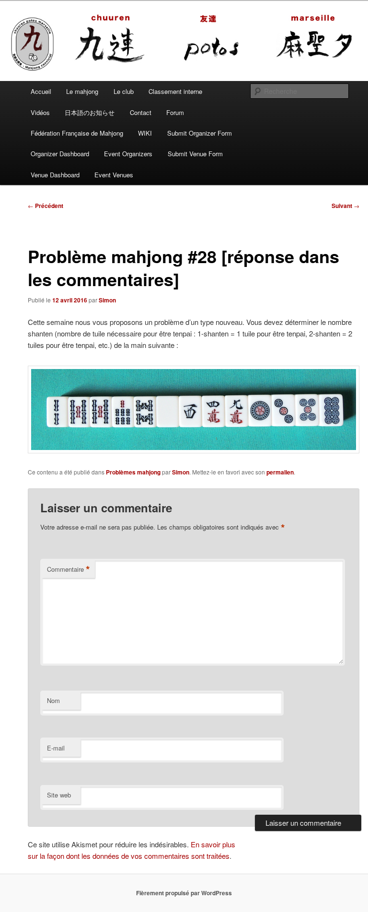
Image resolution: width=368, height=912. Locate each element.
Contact (140, 112)
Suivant (345, 205)
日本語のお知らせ (90, 112)
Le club (124, 91)
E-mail (56, 747)
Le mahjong (82, 91)
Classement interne (175, 91)
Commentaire (68, 569)
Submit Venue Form (195, 153)
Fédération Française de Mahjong (77, 133)
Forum (175, 112)
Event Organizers (128, 153)
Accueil (41, 91)
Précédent (45, 205)
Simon (107, 300)
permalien (280, 472)
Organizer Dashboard (60, 153)
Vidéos (40, 112)
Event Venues (113, 174)
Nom (53, 700)
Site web (59, 794)
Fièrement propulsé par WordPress (184, 893)
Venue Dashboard (55, 174)
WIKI (145, 133)
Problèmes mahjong (133, 472)
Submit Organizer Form (199, 133)
